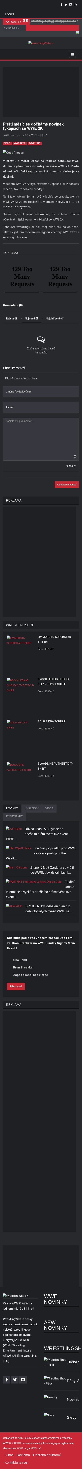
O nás (9, 1455)
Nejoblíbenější (54, 318)
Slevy (71, 1417)
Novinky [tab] (12, 808)
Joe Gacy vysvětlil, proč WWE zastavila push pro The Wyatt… (41, 853)
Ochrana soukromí (47, 1455)
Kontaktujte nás (16, 1462)
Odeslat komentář (66, 484)
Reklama (23, 1455)
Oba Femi (20, 960)
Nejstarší (11, 318)
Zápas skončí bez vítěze (30, 975)
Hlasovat (16, 986)
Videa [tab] (49, 808)
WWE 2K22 (19, 143)
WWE (7, 143)
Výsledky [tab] (32, 808)
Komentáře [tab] (14, 816)
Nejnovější (31, 318)
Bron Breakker (23, 967)
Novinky (74, 1399)
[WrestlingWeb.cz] (41, 43)
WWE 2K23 (34, 143)
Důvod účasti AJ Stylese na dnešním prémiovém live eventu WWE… (37, 834)
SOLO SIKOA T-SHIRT (51, 721)
